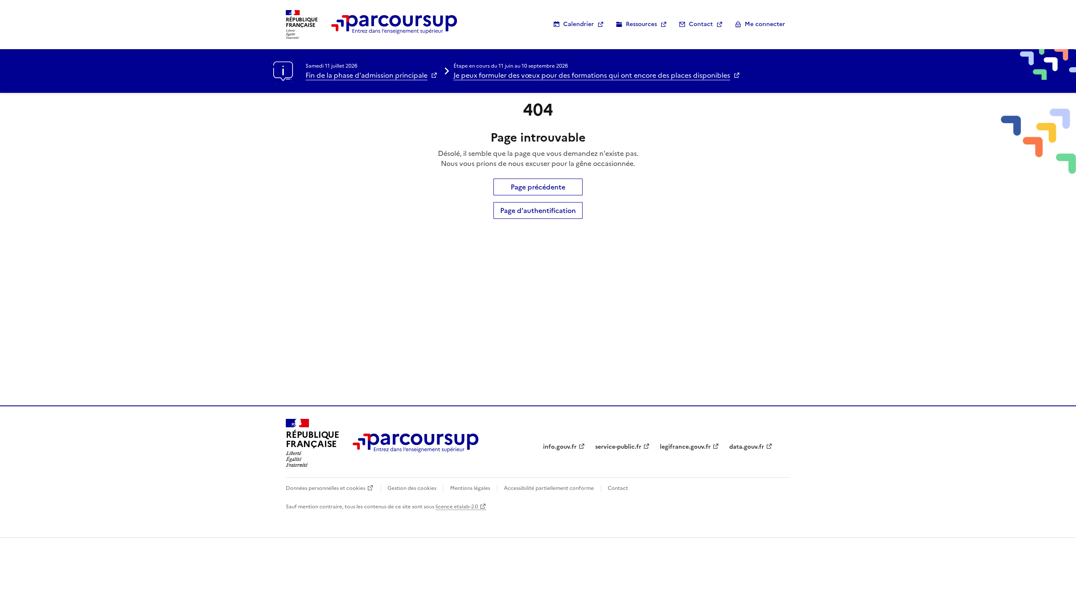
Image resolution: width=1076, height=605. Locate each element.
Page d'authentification (538, 210)
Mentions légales (470, 488)
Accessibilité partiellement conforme (549, 488)
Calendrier (578, 24)
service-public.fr (618, 446)
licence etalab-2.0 (456, 506)
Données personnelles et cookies (325, 488)
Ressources (641, 24)
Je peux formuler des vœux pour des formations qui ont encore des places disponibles (592, 75)
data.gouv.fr (746, 446)
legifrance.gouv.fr (685, 446)
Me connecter (765, 24)
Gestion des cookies (412, 488)
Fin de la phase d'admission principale (366, 75)
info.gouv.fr (560, 446)
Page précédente (538, 187)
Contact (701, 24)
